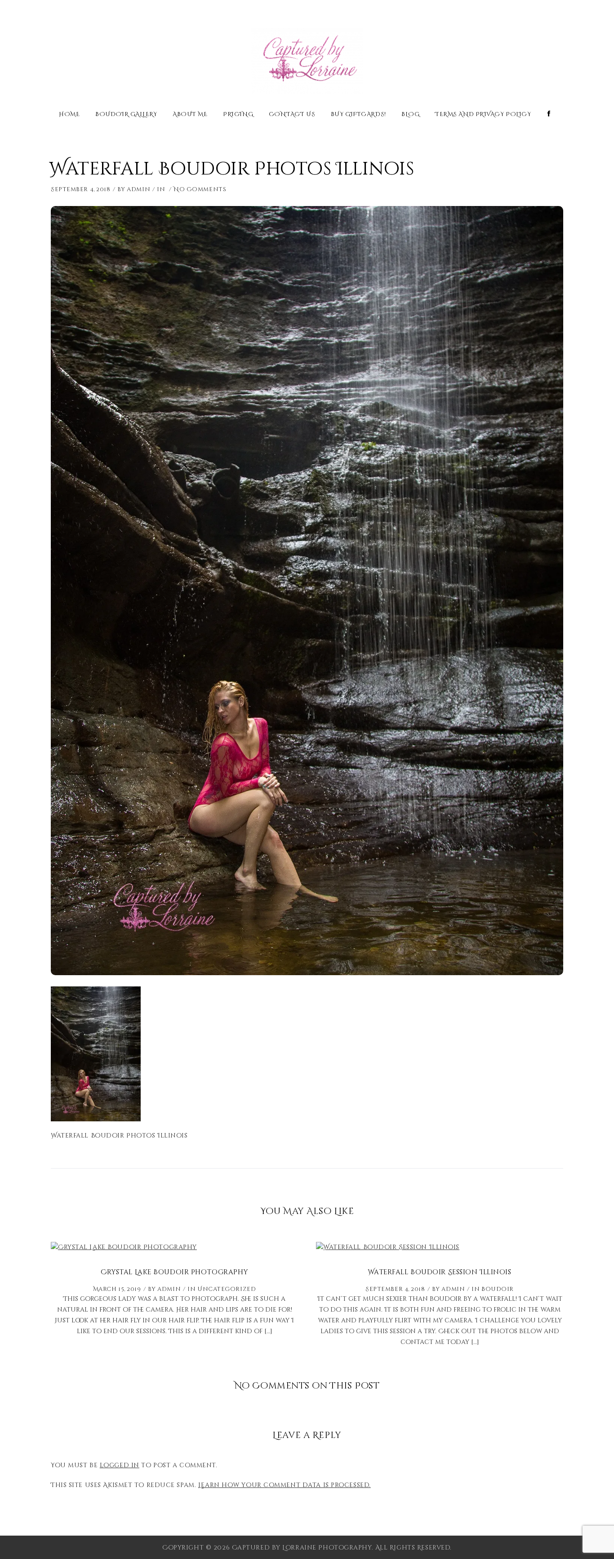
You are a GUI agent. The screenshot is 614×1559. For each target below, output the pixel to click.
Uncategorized (226, 1289)
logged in (119, 1465)
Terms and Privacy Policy (483, 115)
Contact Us (292, 115)
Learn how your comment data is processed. (284, 1485)
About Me (190, 115)
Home (69, 115)
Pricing (238, 115)
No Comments (200, 189)
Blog (410, 115)
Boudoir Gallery (126, 115)
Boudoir (497, 1289)
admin (138, 189)
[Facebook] (549, 114)
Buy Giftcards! (358, 115)
